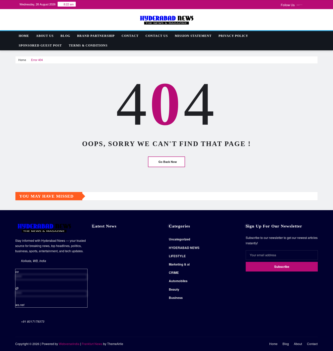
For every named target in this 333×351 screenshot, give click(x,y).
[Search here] (316, 36)
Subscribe (281, 266)
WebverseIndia (69, 344)
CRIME (174, 272)
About (298, 344)
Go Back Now (167, 162)
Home (24, 35)
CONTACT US (156, 35)
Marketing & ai (179, 264)
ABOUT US (45, 35)
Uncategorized (179, 239)
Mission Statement (193, 35)
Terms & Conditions (88, 45)
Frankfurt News (92, 344)
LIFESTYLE (177, 256)
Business (176, 297)
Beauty (174, 289)
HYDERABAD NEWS (184, 247)
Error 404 (37, 60)
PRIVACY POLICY (233, 35)
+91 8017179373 (32, 321)
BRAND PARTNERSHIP (96, 35)
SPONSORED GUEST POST (40, 45)
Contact (130, 35)
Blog (65, 35)
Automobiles (178, 281)
